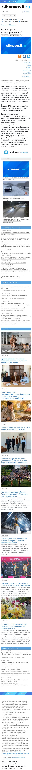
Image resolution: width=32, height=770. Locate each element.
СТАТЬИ (6, 329)
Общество (15, 21)
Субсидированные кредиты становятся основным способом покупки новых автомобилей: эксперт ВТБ (16, 252)
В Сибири (6, 19)
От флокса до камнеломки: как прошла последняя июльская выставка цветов (14, 626)
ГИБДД (29, 69)
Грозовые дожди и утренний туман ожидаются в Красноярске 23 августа (15, 663)
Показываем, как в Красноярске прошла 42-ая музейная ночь (14, 296)
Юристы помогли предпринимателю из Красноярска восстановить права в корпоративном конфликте (15, 395)
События (4, 621)
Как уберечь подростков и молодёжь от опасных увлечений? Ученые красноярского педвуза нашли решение (15, 246)
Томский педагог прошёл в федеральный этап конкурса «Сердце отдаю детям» (14, 668)
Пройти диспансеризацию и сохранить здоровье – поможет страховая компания (14, 361)
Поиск (26, 12)
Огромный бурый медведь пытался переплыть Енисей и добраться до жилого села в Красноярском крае (16, 654)
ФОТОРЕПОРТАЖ (9, 282)
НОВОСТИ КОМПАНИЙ (12, 228)
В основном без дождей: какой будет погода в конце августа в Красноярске (14, 680)
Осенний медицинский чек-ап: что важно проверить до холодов (15, 428)
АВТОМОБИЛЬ (27, 70)
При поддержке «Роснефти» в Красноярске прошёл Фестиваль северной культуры (14, 494)
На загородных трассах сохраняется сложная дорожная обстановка (16, 178)
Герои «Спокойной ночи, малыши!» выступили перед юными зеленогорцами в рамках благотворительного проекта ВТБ (16, 276)
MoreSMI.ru (8, 759)
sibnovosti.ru (11, 711)
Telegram (24, 152)
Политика (6, 21)
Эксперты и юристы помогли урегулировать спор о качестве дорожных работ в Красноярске (14, 461)
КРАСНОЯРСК (12, 1)
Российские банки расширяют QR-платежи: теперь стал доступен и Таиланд (15, 233)
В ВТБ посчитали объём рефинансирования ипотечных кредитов (13, 263)
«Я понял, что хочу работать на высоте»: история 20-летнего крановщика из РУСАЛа (14, 541)
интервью (5, 535)
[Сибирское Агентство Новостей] (16, 7)
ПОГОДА (28, 66)
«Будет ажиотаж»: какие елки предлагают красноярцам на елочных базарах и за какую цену (15, 304)
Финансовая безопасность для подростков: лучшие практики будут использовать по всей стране (15, 258)
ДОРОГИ (28, 64)
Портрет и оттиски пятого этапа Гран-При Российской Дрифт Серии (15, 584)
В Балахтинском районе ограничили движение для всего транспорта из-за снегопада (14, 198)
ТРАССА (28, 72)
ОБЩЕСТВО (27, 62)
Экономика (24, 21)
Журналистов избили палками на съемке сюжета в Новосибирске (15, 287)
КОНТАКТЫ (10, 693)
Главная (3, 25)
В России (20, 19)
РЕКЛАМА (22, 693)
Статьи (5, 15)
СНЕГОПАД (28, 67)
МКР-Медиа (12, 15)
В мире (13, 19)
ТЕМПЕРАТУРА (27, 74)
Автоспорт (5, 580)
